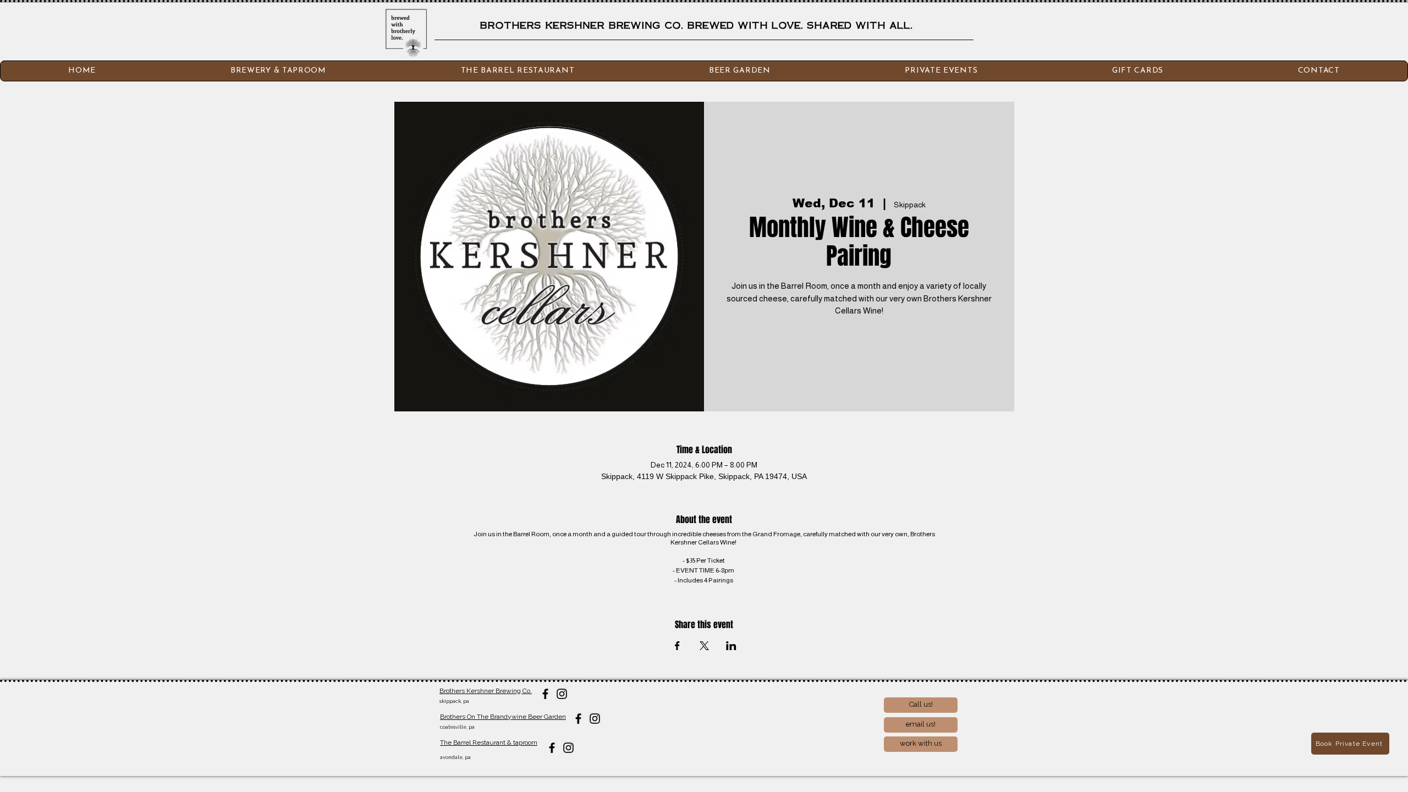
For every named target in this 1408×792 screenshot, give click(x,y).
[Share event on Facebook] (677, 645)
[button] (1318, 70)
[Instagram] (562, 694)
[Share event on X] (704, 645)
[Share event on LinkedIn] (731, 645)
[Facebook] (545, 694)
